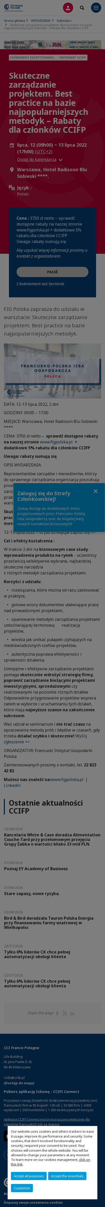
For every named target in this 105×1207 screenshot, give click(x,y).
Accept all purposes (29, 1176)
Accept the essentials (67, 1176)
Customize (22, 1188)
